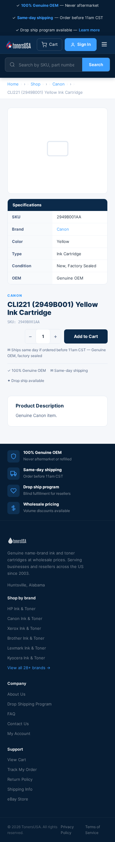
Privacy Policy (67, 829)
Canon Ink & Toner (24, 618)
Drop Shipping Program (29, 703)
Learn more (89, 30)
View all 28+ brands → (28, 667)
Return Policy (20, 779)
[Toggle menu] (104, 44)
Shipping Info (20, 789)
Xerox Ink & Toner (24, 628)
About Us (16, 694)
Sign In (84, 44)
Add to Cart (86, 336)
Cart (53, 44)
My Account (18, 733)
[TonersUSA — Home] (18, 44)
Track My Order (22, 769)
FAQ (11, 713)
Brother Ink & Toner (25, 638)
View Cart (16, 759)
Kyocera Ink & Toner (26, 657)
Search (96, 64)
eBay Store (17, 798)
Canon (63, 229)
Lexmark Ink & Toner (26, 647)
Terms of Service (92, 829)
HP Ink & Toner (21, 608)
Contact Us (18, 723)
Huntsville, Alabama (26, 584)
